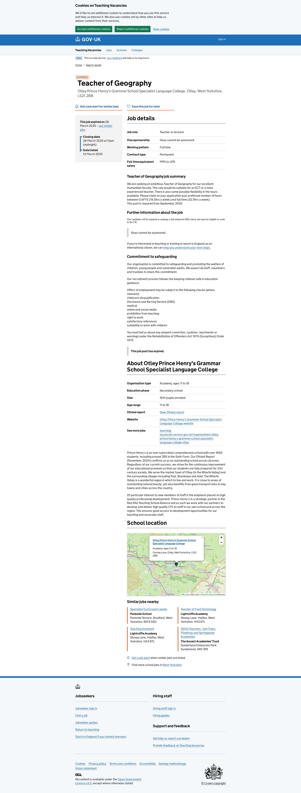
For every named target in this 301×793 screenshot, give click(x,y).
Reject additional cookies (132, 29)
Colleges (137, 50)
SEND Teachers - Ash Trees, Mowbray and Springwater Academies (198, 632)
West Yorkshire (172, 665)
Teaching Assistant (142, 629)
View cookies (161, 29)
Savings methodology (172, 763)
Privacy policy (97, 763)
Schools (122, 50)
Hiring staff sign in (164, 708)
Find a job (81, 715)
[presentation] (176, 564)
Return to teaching (87, 729)
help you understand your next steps (186, 247)
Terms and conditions (122, 763)
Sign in (222, 39)
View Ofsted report (172, 412)
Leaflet (187, 594)
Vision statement (86, 768)
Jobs (109, 50)
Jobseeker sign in (86, 708)
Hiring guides (161, 715)
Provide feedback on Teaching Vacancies (178, 745)
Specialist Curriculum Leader (148, 609)
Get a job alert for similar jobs (99, 106)
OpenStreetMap (207, 594)
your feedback (114, 57)
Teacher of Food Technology (198, 609)
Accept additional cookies (93, 29)
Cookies (80, 763)
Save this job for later (146, 106)
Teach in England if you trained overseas (100, 736)
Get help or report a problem (171, 738)
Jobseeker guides (86, 722)
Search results (93, 65)
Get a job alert (141, 658)
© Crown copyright (213, 783)
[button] (176, 564)
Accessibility (147, 763)
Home (78, 65)
